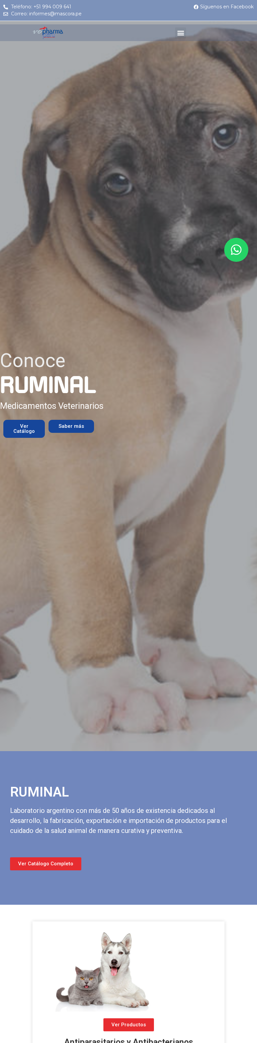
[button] (180, 32)
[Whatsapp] (236, 250)
